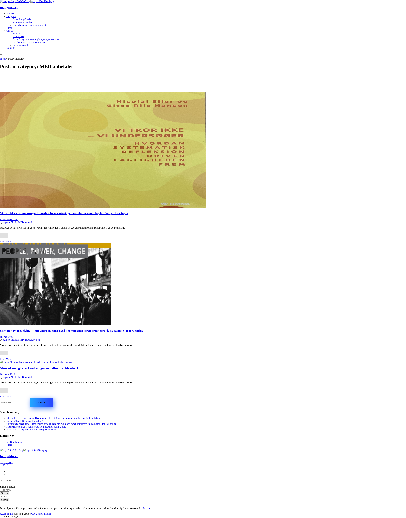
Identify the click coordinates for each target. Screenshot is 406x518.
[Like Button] (4, 235)
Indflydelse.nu (9, 7)
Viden (37, 339)
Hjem (3, 58)
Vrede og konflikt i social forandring (24, 421)
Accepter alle (6, 513)
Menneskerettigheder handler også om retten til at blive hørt (39, 368)
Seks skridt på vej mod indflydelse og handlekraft (31, 429)
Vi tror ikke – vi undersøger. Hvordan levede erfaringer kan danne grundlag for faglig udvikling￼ (64, 213)
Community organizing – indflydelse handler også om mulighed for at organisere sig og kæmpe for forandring (71, 330)
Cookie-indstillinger (41, 513)
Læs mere (148, 508)
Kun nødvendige (22, 513)
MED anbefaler (26, 222)
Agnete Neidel (10, 222)
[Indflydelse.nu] (15, 1)
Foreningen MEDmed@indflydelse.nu (7, 464)
